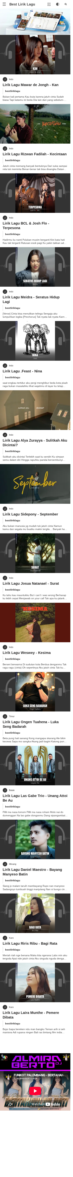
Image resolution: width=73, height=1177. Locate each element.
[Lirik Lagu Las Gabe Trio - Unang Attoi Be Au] (35, 765)
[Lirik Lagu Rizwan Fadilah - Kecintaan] (35, 124)
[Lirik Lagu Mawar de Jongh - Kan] (35, 54)
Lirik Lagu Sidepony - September (30, 514)
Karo (11, 938)
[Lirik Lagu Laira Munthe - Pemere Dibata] (35, 982)
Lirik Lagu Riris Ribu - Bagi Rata (30, 943)
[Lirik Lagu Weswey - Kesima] (35, 622)
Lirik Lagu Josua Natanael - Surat (31, 583)
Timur (12, 716)
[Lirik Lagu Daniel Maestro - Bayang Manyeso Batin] (35, 839)
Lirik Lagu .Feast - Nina (22, 371)
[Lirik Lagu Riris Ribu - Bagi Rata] (35, 913)
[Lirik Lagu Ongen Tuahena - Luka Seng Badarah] (35, 691)
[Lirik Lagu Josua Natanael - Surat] (35, 553)
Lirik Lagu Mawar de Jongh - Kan (30, 85)
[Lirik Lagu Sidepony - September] (35, 484)
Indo (11, 79)
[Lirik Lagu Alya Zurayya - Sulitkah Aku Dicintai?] (35, 410)
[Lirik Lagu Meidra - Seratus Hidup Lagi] (35, 267)
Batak (12, 790)
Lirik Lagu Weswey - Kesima (27, 653)
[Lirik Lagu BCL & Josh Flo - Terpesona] (35, 193)
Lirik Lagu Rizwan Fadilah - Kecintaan (35, 154)
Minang (12, 864)
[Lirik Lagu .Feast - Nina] (35, 341)
